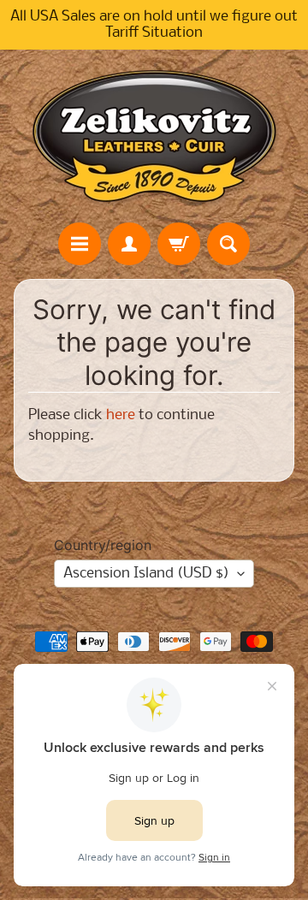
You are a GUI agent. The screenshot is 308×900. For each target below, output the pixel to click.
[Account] (129, 243)
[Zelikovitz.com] (154, 136)
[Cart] (178, 243)
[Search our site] (228, 243)
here (120, 415)
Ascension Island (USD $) (146, 573)
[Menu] (79, 243)
